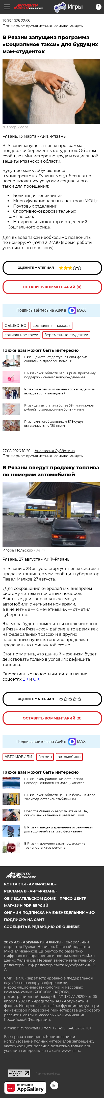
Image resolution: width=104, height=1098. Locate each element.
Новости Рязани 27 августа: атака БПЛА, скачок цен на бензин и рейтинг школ (56, 813)
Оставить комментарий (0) (52, 287)
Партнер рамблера (48, 1073)
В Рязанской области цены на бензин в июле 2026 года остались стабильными (59, 797)
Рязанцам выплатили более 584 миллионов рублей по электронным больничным (59, 407)
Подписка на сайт (24, 919)
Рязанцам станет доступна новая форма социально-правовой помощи (56, 359)
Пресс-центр (73, 898)
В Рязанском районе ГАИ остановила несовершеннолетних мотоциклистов (54, 781)
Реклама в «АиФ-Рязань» (30, 891)
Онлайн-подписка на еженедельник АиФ (49, 912)
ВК (25, 679)
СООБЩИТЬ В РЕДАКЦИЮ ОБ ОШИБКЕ (42, 926)
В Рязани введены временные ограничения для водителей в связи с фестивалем (58, 829)
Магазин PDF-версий (26, 905)
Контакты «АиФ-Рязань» (30, 884)
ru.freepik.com (15, 127)
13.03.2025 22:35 (16, 20)
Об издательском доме (30, 898)
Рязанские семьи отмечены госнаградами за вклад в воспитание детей (59, 391)
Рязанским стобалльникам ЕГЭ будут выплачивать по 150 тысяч (53, 423)
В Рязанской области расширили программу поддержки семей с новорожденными (60, 375)
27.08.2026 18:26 (17, 451)
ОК (36, 679)
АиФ (40, 550)
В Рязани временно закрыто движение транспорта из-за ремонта (54, 845)
